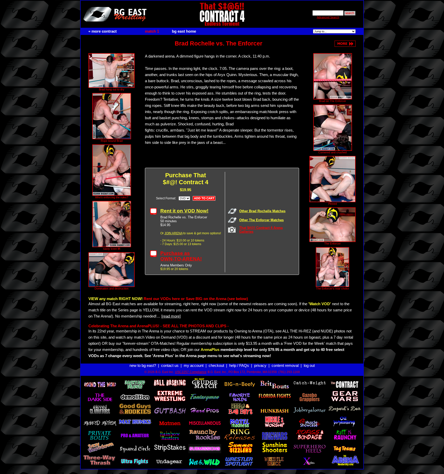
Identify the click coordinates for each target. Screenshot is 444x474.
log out (309, 366)
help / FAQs (239, 366)
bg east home (184, 31)
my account (193, 366)
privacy (260, 366)
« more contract (102, 31)
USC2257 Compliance (191, 372)
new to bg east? (143, 366)
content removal (285, 366)
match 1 (152, 31)
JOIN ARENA (173, 233)
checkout (216, 366)
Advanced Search (328, 17)
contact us (170, 366)
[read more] (171, 316)
